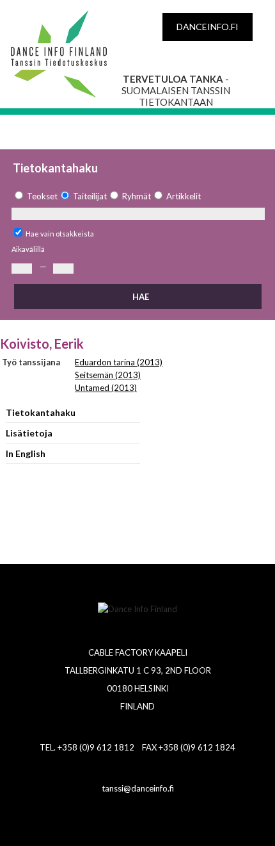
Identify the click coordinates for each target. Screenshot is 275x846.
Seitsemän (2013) (108, 375)
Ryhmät (136, 196)
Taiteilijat (90, 196)
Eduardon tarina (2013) (118, 362)
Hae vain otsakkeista (60, 233)
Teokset (42, 196)
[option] (35, 196)
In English (25, 453)
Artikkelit (183, 196)
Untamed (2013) (106, 388)
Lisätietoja (29, 432)
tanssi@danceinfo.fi (138, 788)
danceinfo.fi (208, 26)
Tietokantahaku (40, 412)
